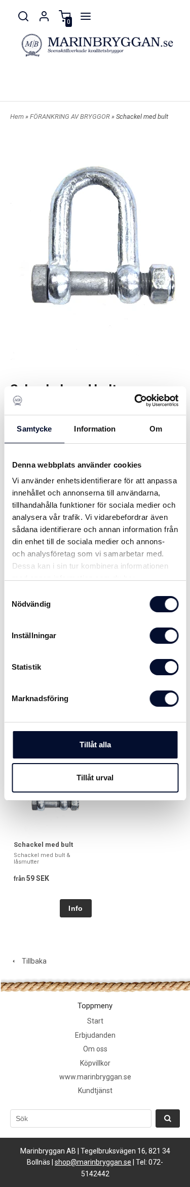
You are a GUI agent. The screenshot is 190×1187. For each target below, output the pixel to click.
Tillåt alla (95, 744)
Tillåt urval (95, 777)
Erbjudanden (95, 1035)
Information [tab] (95, 428)
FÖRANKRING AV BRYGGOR (70, 116)
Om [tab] (155, 428)
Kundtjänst (95, 1090)
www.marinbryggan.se (95, 1077)
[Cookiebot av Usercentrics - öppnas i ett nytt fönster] (135, 400)
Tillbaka (32, 961)
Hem (17, 116)
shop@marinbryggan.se (93, 1162)
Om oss (95, 1049)
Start (95, 1021)
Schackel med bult (43, 844)
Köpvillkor (95, 1063)
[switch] (163, 636)
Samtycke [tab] (34, 428)
